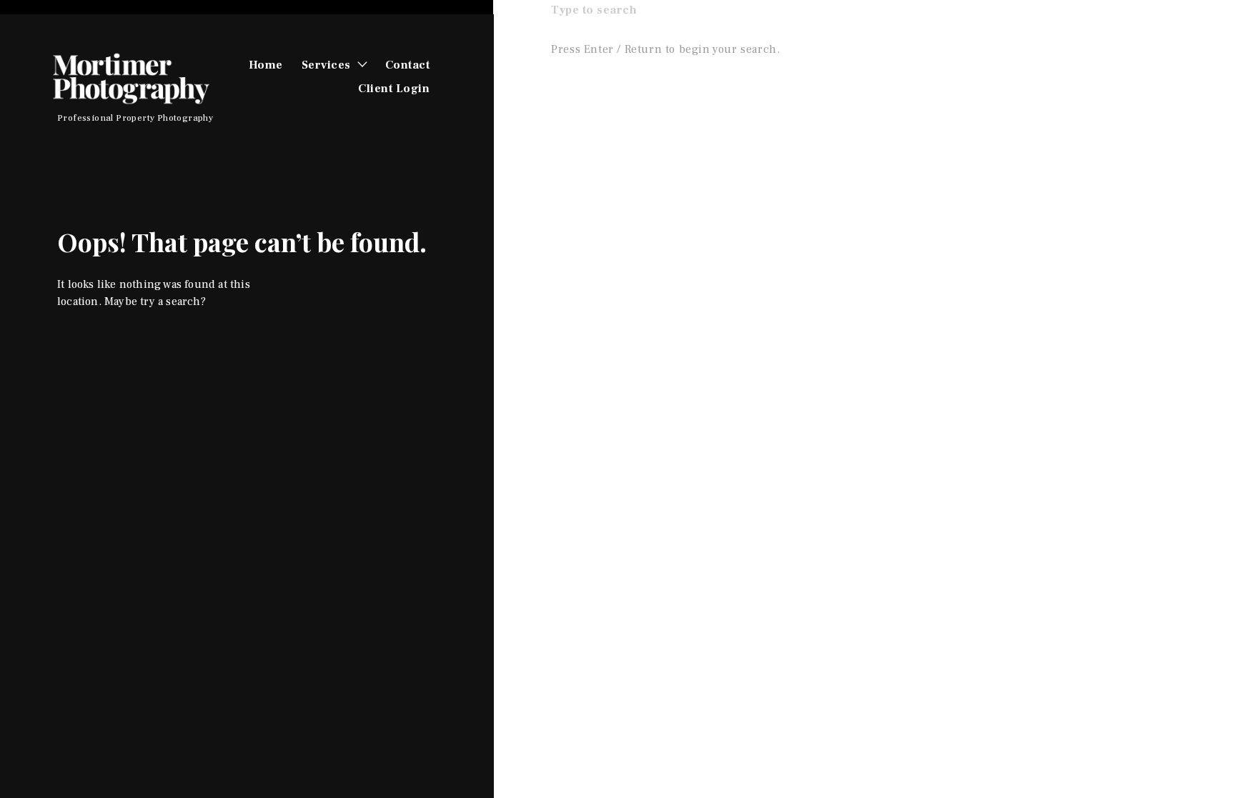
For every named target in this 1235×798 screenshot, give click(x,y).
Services (326, 65)
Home (266, 65)
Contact (407, 65)
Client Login (394, 88)
